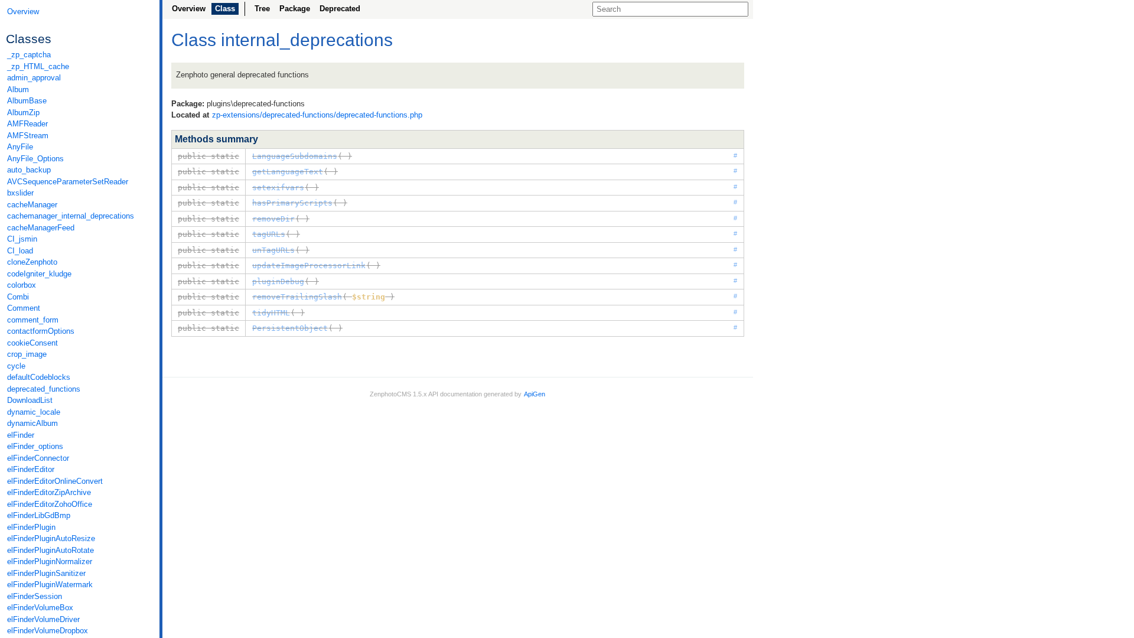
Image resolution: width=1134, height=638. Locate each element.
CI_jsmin (22, 239)
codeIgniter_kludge (39, 273)
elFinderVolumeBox (40, 607)
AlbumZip (23, 112)
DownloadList (30, 400)
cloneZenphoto (32, 262)
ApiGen (534, 394)
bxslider (20, 192)
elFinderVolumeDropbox (47, 630)
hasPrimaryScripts (292, 202)
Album (18, 89)
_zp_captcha (29, 54)
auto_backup (29, 169)
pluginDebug (278, 281)
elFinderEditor (30, 469)
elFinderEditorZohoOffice (49, 504)
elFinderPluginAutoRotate (50, 550)
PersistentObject (290, 328)
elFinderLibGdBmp (38, 515)
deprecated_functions (43, 389)
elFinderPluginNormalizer (49, 561)
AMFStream (27, 135)
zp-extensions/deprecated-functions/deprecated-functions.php (317, 114)
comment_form (32, 319)
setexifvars (278, 187)
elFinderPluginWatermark (50, 584)
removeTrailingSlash (297, 296)
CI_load (20, 250)
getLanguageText (287, 171)
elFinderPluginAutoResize (51, 538)
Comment (23, 308)
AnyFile (20, 146)
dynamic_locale (33, 412)
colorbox (21, 285)
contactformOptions (40, 331)
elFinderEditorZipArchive (49, 492)
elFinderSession (34, 596)
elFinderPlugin (31, 527)
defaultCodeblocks (38, 377)
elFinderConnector (38, 458)
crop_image (27, 354)
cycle (16, 366)
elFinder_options (35, 446)
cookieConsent (32, 342)
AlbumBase (27, 100)
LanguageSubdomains (294, 156)
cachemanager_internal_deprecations (70, 215)
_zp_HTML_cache (38, 66)
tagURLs (268, 234)
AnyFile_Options (35, 158)
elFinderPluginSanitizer (46, 573)
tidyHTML (271, 312)
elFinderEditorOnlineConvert (55, 481)
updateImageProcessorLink (309, 265)
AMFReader (27, 123)
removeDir (273, 218)
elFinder (20, 435)
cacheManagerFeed (40, 227)
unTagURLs (273, 250)
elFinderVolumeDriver (43, 619)
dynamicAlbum (32, 423)
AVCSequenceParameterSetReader (67, 181)
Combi (18, 296)
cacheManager (32, 204)
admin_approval (34, 77)
